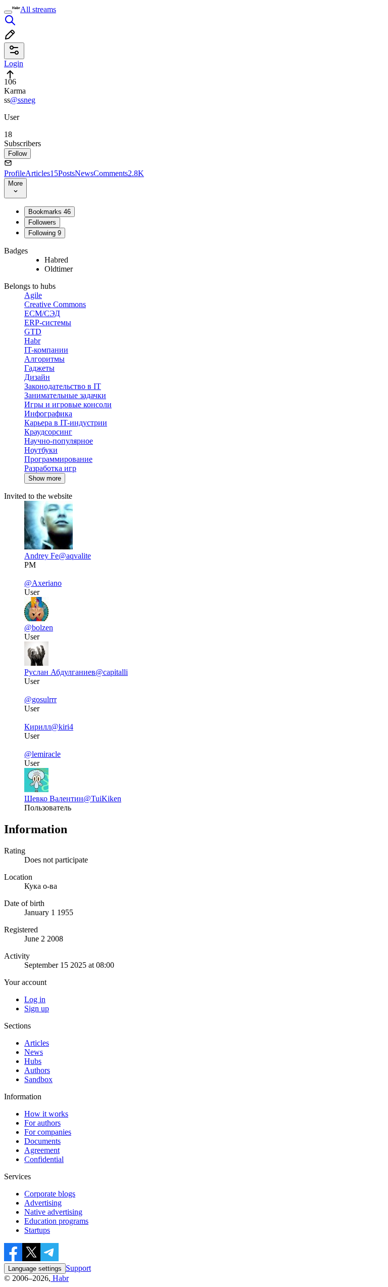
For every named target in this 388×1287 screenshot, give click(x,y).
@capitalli (111, 672)
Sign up (36, 1008)
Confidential (44, 1159)
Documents (42, 1141)
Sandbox (38, 1079)
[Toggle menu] (8, 12)
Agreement (42, 1150)
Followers (42, 222)
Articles (41, 173)
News (84, 173)
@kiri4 (62, 726)
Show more (44, 478)
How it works (46, 1113)
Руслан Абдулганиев (59, 672)
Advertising (43, 1202)
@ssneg (22, 100)
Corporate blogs (49, 1193)
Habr (60, 1278)
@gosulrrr (40, 699)
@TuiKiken (102, 798)
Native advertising (53, 1212)
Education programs (56, 1221)
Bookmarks (49, 212)
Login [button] (13, 63)
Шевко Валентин (53, 798)
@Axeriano (43, 583)
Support (78, 1268)
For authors (42, 1123)
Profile (14, 173)
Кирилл (37, 726)
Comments (118, 173)
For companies (47, 1132)
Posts (66, 173)
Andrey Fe (41, 555)
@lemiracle (42, 754)
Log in (34, 999)
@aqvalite (75, 555)
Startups (37, 1230)
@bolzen (38, 627)
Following (44, 233)
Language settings (35, 1268)
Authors (37, 1070)
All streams (38, 9)
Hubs (32, 1061)
